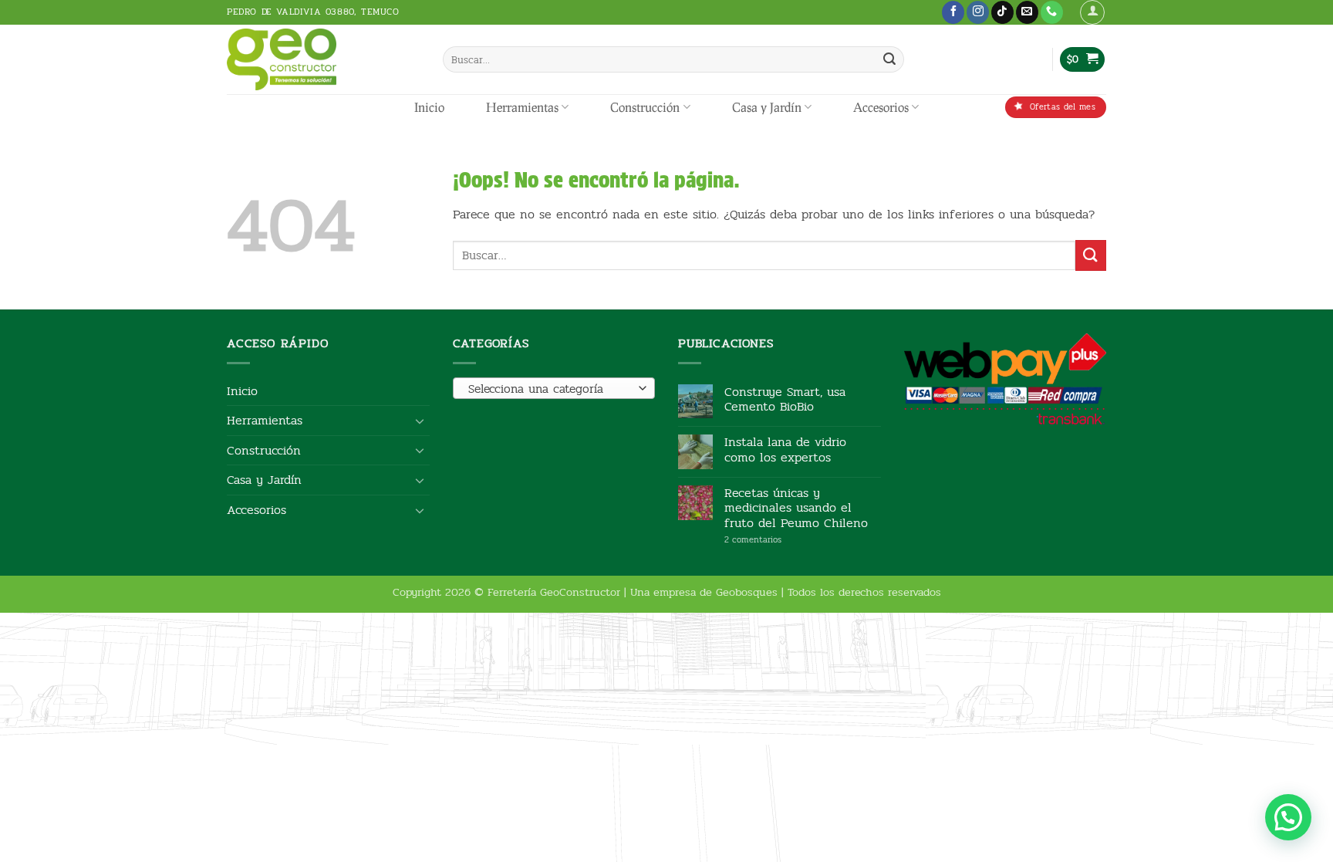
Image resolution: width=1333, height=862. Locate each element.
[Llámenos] (1052, 12)
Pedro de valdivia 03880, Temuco (313, 12)
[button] (1092, 12)
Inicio (429, 107)
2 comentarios (776, 540)
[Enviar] (889, 59)
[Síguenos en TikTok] (1002, 12)
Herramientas (522, 107)
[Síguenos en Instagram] (978, 12)
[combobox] (554, 388)
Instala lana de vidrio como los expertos (785, 449)
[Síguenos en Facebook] (953, 12)
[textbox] (549, 389)
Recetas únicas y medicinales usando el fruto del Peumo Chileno (796, 507)
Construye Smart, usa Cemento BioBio (784, 399)
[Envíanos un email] (1027, 12)
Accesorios (881, 107)
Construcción (645, 107)
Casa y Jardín (766, 107)
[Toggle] (420, 420)
